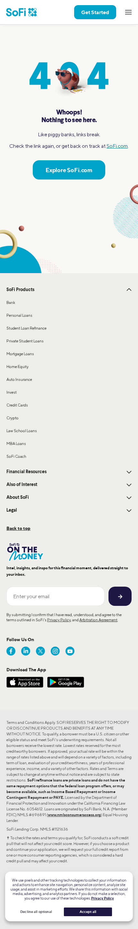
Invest (11, 392)
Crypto (12, 417)
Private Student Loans (25, 341)
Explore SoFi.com (69, 169)
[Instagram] (55, 651)
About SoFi (17, 497)
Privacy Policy (59, 619)
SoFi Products (20, 290)
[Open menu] (128, 12)
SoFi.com (117, 146)
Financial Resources (26, 472)
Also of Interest (21, 484)
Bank (10, 302)
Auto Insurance (19, 379)
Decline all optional (36, 911)
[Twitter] (40, 651)
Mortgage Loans (20, 353)
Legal (11, 510)
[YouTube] (69, 651)
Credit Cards (17, 405)
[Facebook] (10, 651)
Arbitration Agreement (98, 619)
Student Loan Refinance (26, 328)
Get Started (95, 12)
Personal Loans (19, 315)
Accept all (88, 911)
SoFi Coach (16, 456)
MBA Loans (16, 443)
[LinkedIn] (25, 651)
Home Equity (17, 366)
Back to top (18, 528)
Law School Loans (21, 430)
